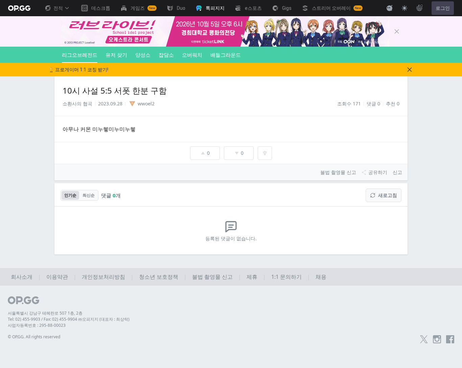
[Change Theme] (404, 8)
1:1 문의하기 (286, 276)
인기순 (70, 195)
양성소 (143, 54)
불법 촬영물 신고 (212, 276)
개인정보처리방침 (103, 276)
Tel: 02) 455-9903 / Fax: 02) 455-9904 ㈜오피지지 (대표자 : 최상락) (69, 319)
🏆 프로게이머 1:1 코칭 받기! (78, 69)
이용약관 (57, 276)
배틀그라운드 (225, 54)
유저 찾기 (116, 54)
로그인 (443, 8)
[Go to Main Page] (19, 8)
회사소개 (21, 276)
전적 (58, 8)
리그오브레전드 (79, 54)
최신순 (89, 195)
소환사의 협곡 (77, 103)
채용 (321, 276)
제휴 (252, 276)
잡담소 (166, 54)
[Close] (397, 31)
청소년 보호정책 (158, 276)
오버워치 (192, 54)
